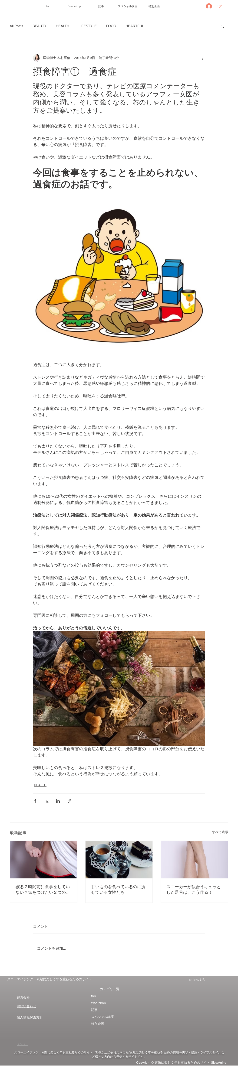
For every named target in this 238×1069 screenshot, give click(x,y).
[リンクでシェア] (69, 801)
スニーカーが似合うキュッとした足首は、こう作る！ (193, 889)
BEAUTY (39, 26)
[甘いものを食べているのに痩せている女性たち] (119, 859)
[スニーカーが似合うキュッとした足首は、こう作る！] (194, 859)
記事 (94, 1010)
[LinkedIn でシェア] (58, 801)
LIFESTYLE (88, 26)
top (93, 996)
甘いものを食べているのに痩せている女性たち (118, 889)
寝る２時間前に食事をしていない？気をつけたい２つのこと (43, 889)
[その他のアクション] (202, 58)
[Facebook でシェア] (35, 801)
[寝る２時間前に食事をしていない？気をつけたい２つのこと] (43, 859)
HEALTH (62, 26)
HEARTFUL (135, 26)
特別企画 (97, 1024)
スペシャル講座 (102, 1017)
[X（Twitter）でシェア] (46, 801)
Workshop (98, 1003)
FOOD (111, 26)
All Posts (16, 26)
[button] (222, 26)
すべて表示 (220, 832)
